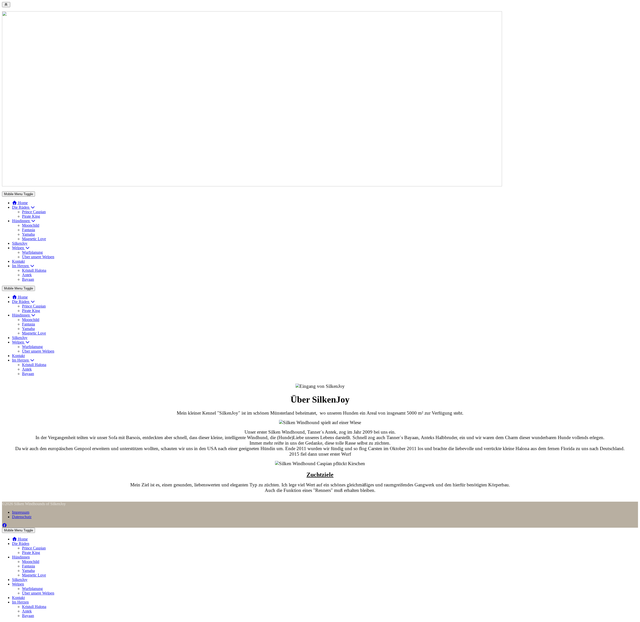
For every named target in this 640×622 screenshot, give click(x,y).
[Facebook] (4, 525)
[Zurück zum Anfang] (6, 4)
